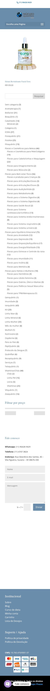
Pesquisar (38, 96)
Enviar (39, 507)
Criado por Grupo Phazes (31, 684)
